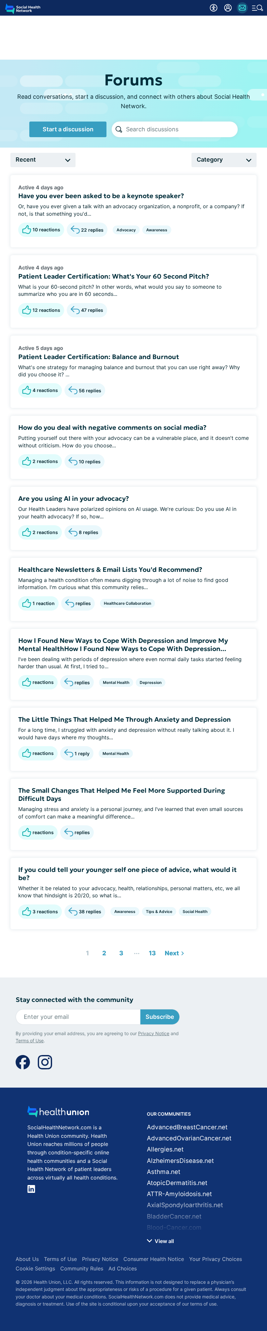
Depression (151, 682)
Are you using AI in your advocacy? (73, 498)
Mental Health (116, 682)
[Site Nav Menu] (257, 8)
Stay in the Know (133, 1270)
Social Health (195, 911)
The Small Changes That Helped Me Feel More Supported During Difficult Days (121, 794)
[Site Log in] (228, 8)
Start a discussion (68, 129)
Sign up (244, 1300)
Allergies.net (165, 1149)
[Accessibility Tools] (213, 8)
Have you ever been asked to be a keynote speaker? (101, 196)
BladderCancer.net (174, 1216)
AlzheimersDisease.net (180, 1161)
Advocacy (126, 229)
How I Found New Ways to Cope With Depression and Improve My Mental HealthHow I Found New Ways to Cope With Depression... (123, 644)
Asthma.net (163, 1172)
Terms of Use (186, 1319)
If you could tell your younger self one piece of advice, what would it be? (127, 873)
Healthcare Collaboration (127, 603)
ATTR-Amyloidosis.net (179, 1194)
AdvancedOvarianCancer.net (189, 1138)
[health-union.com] (58, 1113)
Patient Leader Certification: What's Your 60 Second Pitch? (113, 276)
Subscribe (160, 1016)
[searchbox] (182, 129)
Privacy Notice (146, 1319)
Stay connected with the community (74, 1000)
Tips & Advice (159, 911)
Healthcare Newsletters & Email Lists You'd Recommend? (110, 569)
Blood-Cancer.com (174, 1227)
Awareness (156, 229)
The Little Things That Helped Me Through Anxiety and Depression (124, 719)
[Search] (119, 129)
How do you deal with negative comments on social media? (112, 427)
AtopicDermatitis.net (177, 1183)
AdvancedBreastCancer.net (187, 1127)
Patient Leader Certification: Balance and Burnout (98, 357)
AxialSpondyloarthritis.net (185, 1205)
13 (150, 951)
